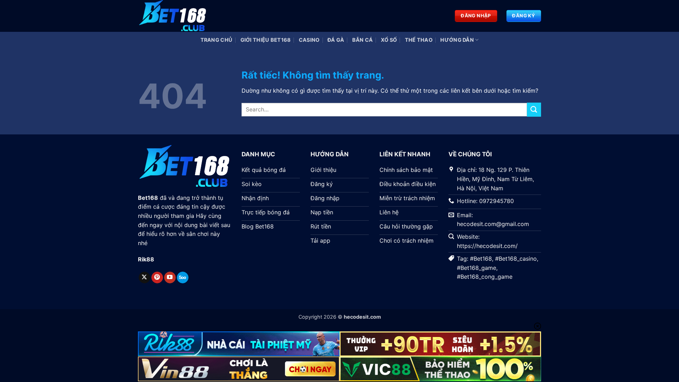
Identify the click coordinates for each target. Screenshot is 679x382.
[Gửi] (534, 109)
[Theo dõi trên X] (144, 278)
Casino (309, 40)
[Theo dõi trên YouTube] (170, 278)
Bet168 (148, 197)
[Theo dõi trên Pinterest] (157, 278)
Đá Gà (335, 40)
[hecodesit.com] (173, 16)
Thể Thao (419, 40)
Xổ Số (389, 40)
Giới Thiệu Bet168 (265, 40)
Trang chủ (217, 40)
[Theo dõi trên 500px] (182, 278)
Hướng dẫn (457, 40)
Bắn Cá (362, 40)
